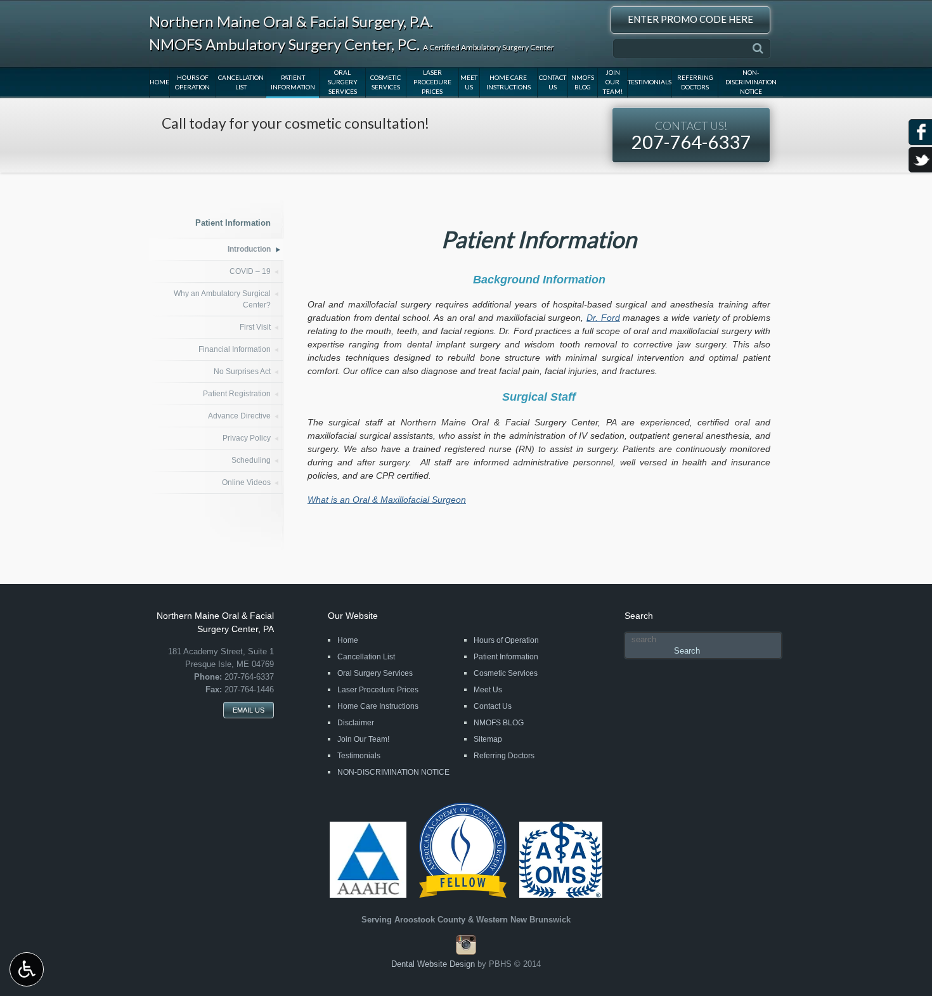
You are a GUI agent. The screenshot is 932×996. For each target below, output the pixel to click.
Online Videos (246, 482)
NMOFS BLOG (582, 82)
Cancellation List (241, 82)
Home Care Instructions (508, 82)
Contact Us (552, 82)
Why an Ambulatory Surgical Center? (222, 299)
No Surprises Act (242, 371)
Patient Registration (237, 393)
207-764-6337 (691, 136)
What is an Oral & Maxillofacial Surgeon (386, 500)
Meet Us (468, 82)
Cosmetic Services (385, 82)
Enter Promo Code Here (690, 19)
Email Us (248, 710)
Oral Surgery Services (343, 81)
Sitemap (488, 739)
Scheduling (251, 460)
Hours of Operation (192, 82)
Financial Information (234, 349)
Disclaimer (355, 722)
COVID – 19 (250, 271)
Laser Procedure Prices (432, 81)
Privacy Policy (247, 438)
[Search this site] (758, 48)
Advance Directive (239, 415)
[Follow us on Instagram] (466, 952)
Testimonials (649, 82)
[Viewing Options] (27, 969)
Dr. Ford (603, 318)
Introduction (249, 249)
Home (159, 82)
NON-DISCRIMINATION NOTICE (751, 81)
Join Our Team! (613, 81)
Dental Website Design (433, 964)
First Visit (255, 327)
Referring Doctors (695, 82)
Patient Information (293, 82)
